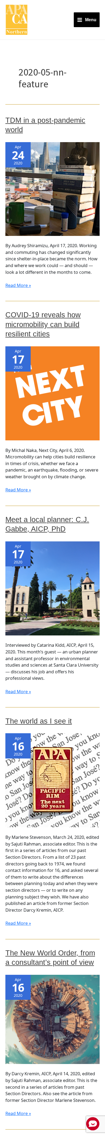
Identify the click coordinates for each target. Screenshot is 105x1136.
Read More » (18, 285)
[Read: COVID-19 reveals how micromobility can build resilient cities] (52, 393)
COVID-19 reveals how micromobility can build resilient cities (43, 324)
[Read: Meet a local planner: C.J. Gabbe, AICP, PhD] (52, 588)
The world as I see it (38, 721)
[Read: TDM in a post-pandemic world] (52, 188)
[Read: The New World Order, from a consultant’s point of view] (52, 1019)
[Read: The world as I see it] (52, 780)
